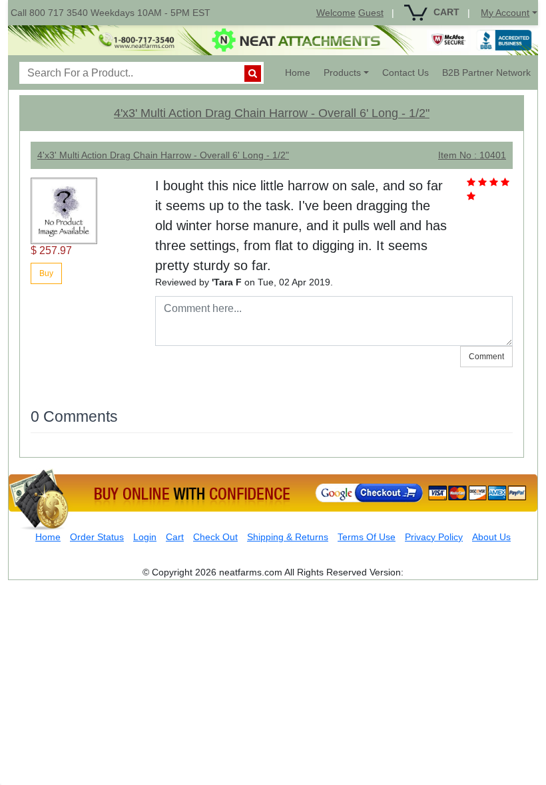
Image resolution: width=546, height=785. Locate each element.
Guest (371, 12)
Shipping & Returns (287, 537)
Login (144, 537)
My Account (505, 12)
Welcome (336, 12)
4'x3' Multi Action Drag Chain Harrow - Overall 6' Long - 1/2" (271, 113)
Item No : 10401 (472, 155)
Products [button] (342, 72)
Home (301, 72)
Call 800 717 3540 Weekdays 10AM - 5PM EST (110, 12)
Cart (175, 537)
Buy (46, 273)
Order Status (97, 537)
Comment (486, 356)
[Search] (252, 73)
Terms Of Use (367, 537)
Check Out (215, 537)
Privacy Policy (434, 537)
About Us (491, 537)
